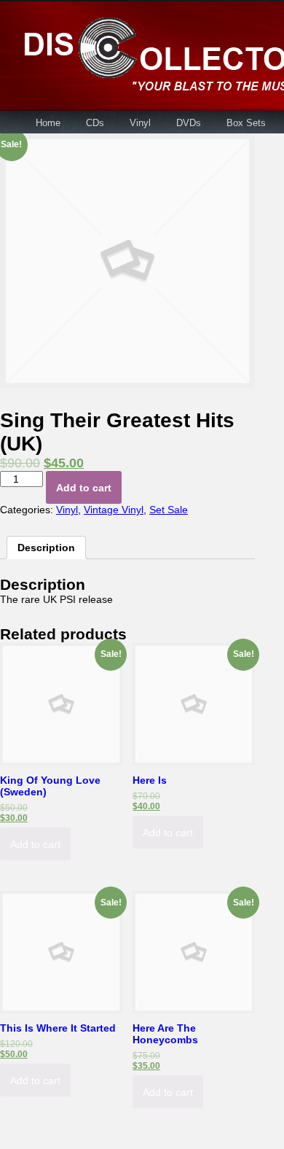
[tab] (46, 547)
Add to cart (83, 488)
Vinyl (140, 122)
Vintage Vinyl (113, 509)
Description (46, 547)
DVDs (188, 122)
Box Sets (246, 122)
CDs (95, 122)
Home (48, 122)
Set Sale (168, 509)
